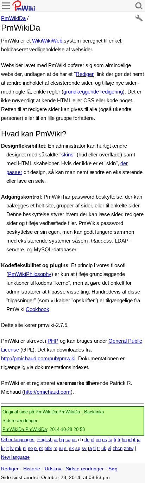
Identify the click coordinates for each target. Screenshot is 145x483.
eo (98, 439)
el (92, 439)
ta (90, 448)
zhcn (117, 448)
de (86, 439)
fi (115, 439)
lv (12, 448)
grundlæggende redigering (93, 92)
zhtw (128, 448)
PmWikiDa (13, 18)
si (66, 448)
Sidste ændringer (85, 468)
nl (24, 448)
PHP (53, 341)
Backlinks (94, 412)
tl (94, 448)
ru (61, 448)
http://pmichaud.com (47, 392)
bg (61, 439)
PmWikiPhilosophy (29, 274)
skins (67, 154)
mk (18, 448)
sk (71, 448)
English (44, 439)
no (30, 448)
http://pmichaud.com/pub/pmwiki (38, 358)
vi (109, 448)
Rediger (85, 74)
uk (103, 448)
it (134, 439)
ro (55, 448)
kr (3, 448)
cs (74, 439)
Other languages (17, 439)
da (80, 439)
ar (56, 439)
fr (119, 439)
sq (77, 448)
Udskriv (53, 468)
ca (67, 439)
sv (84, 448)
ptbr (48, 448)
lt (7, 448)
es (104, 439)
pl (36, 448)
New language (15, 457)
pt (41, 448)
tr (98, 448)
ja (138, 439)
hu (124, 439)
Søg (113, 468)
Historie (31, 468)
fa (110, 439)
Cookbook (37, 309)
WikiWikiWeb (47, 41)
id (130, 439)
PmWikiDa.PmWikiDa (58, 412)
